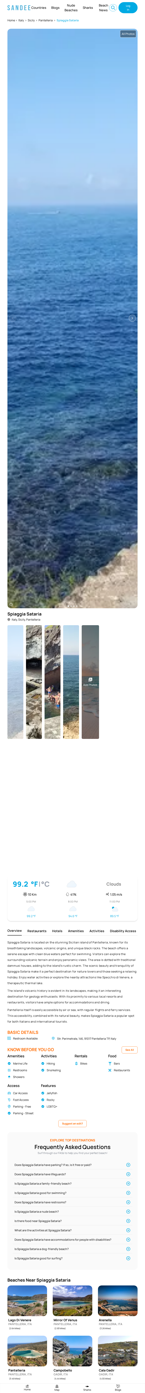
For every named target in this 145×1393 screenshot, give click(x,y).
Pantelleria (46, 20)
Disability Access (123, 931)
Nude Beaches (71, 7)
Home (11, 20)
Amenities (76, 931)
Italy (21, 20)
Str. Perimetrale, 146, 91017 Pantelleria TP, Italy (86, 1039)
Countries (38, 7)
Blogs (55, 7)
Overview (14, 930)
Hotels (57, 931)
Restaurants (37, 931)
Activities (96, 931)
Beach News (103, 7)
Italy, (15, 619)
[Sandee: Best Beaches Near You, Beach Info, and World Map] (18, 7)
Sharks (88, 7)
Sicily (31, 20)
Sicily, (22, 619)
